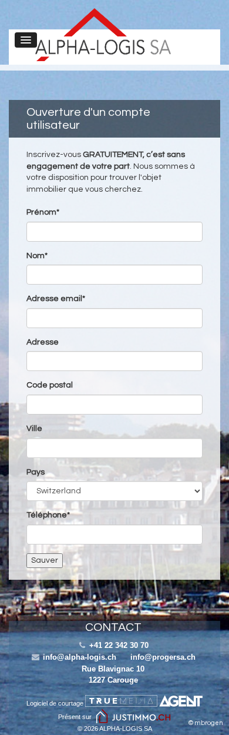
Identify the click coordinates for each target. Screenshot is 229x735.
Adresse (42, 342)
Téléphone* (48, 515)
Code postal (49, 385)
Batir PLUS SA (103, 34)
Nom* (37, 256)
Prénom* (42, 212)
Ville (34, 429)
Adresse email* (55, 299)
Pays (35, 472)
